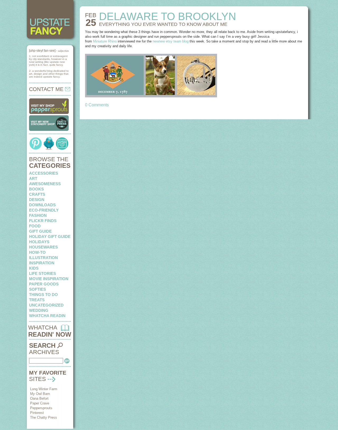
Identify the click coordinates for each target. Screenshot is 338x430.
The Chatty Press (43, 417)
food (35, 226)
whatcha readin (47, 315)
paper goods (44, 284)
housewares (43, 247)
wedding (38, 310)
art (33, 178)
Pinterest (37, 413)
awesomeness (45, 183)
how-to (37, 252)
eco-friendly (44, 210)
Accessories (43, 173)
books (36, 189)
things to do (43, 294)
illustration (43, 257)
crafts (37, 194)
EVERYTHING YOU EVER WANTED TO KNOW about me (163, 24)
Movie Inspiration (48, 278)
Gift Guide (40, 231)
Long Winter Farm (43, 389)
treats (37, 300)
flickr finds (43, 220)
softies (37, 289)
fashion (38, 215)
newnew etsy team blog (171, 41)
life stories (42, 273)
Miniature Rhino (105, 41)
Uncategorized (46, 305)
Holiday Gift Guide (50, 236)
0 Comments (97, 105)
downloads (42, 205)
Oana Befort (39, 398)
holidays (39, 242)
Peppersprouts (41, 408)
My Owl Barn (40, 394)
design (36, 199)
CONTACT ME (47, 89)
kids (34, 268)
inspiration (41, 263)
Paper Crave (39, 403)
